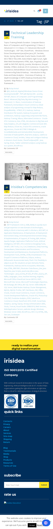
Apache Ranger (9, 241)
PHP (9, 298)
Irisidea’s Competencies (29, 187)
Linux (20, 276)
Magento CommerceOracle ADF (34, 124)
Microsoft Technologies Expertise (34, 282)
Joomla (22, 274)
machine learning (29, 276)
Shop (5, 457)
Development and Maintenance (16, 252)
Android (14, 91)
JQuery (41, 274)
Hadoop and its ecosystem (25, 265)
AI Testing (31, 238)
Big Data (21, 99)
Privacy (6, 424)
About (6, 430)
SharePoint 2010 (24, 301)
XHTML (40, 312)
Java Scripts (16, 271)
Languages (13, 276)
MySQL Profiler (16, 290)
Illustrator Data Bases (29, 268)
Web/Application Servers (13, 309)
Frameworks (9, 265)
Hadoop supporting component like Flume (30, 116)
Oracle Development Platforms (16, 295)
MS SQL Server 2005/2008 (33, 285)
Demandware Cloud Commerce (25, 105)
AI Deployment (29, 233)
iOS (17, 124)
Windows (40, 309)
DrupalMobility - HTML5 (13, 110)
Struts (12, 143)
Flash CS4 (33, 260)
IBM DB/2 (16, 268)
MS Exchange (9, 285)
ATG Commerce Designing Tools (33, 244)
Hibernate (40, 265)
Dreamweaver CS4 (38, 255)
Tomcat (12, 306)
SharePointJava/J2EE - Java (33, 140)
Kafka (6, 276)
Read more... (9, 152)
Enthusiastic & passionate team (16, 260)
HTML (23, 121)
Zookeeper (15, 314)
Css (21, 246)
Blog (5, 448)
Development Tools (11, 255)
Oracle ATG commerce (31, 126)
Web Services (41, 306)
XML (45, 312)
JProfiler (35, 274)
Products (7, 460)
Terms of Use (9, 466)
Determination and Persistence (27, 249)
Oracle (6, 293)
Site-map (7, 436)
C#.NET (7, 246)
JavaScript (25, 271)
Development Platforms (38, 252)
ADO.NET (42, 230)
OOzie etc (18, 126)
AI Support (23, 238)
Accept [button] (32, 525)
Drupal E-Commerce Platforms (16, 257)
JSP (20, 124)
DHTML (23, 255)
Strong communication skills (34, 304)
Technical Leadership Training (27, 35)
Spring (6, 143)
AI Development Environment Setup (33, 236)
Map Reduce (9, 126)
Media (6, 454)
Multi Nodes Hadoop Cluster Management (29, 287)
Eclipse (31, 257)
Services (7, 433)
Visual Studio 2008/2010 (25, 306)
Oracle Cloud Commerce (19, 293)
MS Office (18, 285)
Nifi (36, 290)
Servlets (21, 137)
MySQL (6, 290)
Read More (42, 525)
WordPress (18, 145)
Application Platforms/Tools (27, 241)
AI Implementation (11, 238)
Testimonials (9, 451)
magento (40, 276)
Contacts (7, 421)
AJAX (8, 91)
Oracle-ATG (33, 295)
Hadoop (29, 110)
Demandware (9, 249)
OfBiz (40, 290)
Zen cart (7, 314)
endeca (37, 257)
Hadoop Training (10, 118)
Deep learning (42, 246)
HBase (20, 118)
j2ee (40, 268)
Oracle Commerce (37, 293)
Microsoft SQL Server (12, 282)
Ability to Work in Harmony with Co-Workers (21, 230)
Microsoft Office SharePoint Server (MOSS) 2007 (22, 279)
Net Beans (30, 290)
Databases (31, 246)
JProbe (28, 274)
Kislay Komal (14, 88)
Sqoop (20, 304)
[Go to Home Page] (5, 20)
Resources (8, 463)
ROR (29, 298)
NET (23, 290)
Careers (7, 427)
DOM (28, 255)
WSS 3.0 (34, 312)
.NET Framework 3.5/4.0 (16, 225)
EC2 (24, 110)
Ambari (43, 238)
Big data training (31, 99)
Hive (18, 121)
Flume (41, 263)
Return (6, 442)
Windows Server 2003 (12, 312)
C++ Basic (16, 102)
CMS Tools (14, 246)
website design (30, 309)
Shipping (7, 439)
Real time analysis (32, 135)
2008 (27, 225)
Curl (24, 246)
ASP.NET (7, 97)
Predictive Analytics (19, 298)
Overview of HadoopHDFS (14, 135)
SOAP (34, 301)
